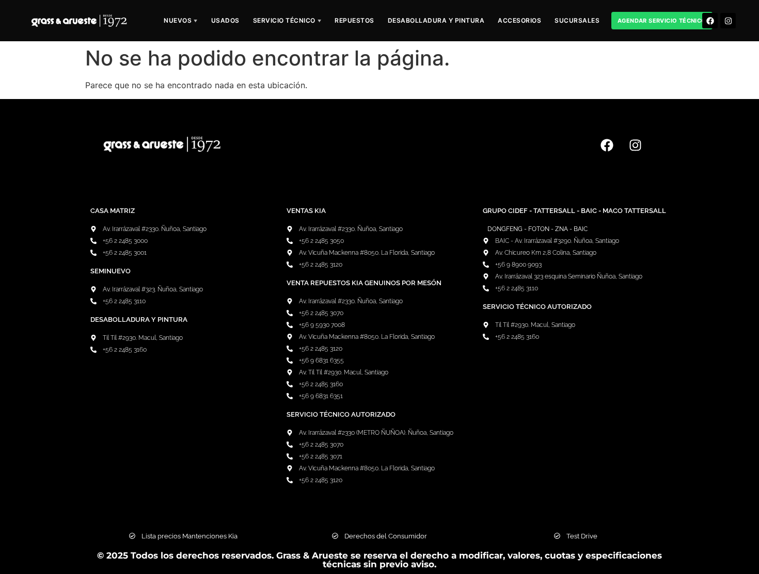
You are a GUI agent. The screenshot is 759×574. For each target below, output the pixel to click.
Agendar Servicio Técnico (662, 20)
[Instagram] (728, 20)
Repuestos (354, 20)
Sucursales (577, 20)
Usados (225, 20)
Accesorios (519, 20)
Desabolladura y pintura (436, 20)
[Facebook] (710, 20)
